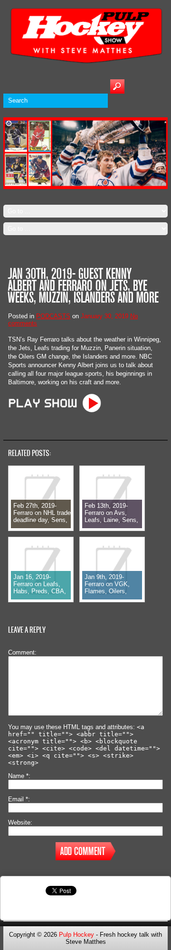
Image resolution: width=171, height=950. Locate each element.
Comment (21, 652)
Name (18, 775)
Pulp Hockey (76, 934)
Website (19, 822)
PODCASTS (53, 316)
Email (18, 799)
